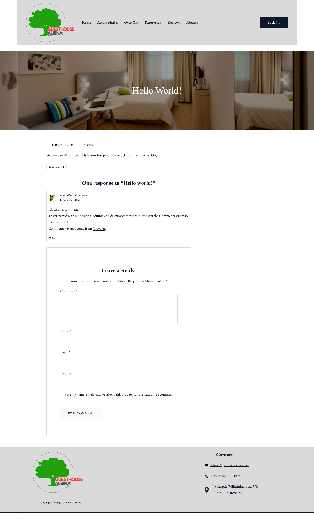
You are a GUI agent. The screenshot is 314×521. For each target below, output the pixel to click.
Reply (51, 237)
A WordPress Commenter (74, 195)
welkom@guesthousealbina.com (229, 465)
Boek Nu (274, 22)
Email (65, 352)
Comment (68, 291)
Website (65, 373)
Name (65, 331)
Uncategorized (56, 167)
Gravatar (99, 228)
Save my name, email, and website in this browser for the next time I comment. (119, 394)
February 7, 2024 (70, 200)
